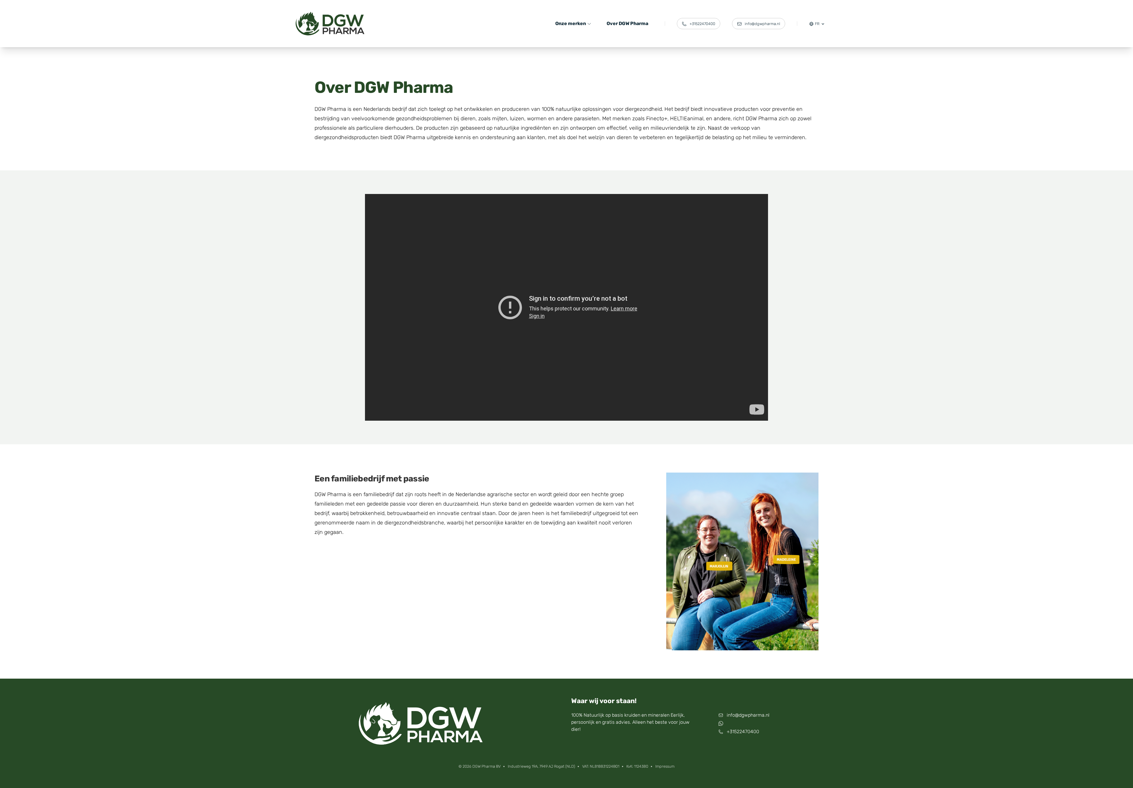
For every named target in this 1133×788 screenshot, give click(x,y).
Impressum (664, 766)
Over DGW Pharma (627, 23)
